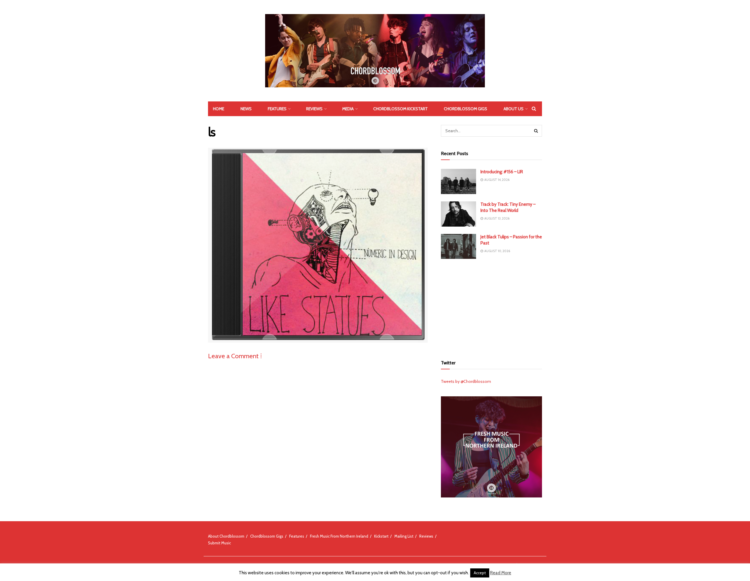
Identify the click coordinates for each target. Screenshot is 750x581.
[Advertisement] (492, 307)
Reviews (314, 108)
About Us (514, 108)
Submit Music (219, 543)
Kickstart (381, 536)
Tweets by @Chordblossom (466, 381)
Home (218, 108)
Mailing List (403, 536)
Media (348, 108)
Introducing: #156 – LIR (501, 171)
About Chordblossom (226, 536)
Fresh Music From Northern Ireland (339, 536)
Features (277, 108)
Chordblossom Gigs (465, 108)
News (246, 108)
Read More (500, 572)
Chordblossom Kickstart (400, 108)
